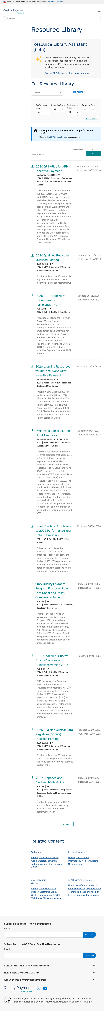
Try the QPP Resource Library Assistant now (67, 73)
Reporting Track (58, 105)
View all (66, 824)
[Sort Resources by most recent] (93, 153)
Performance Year (41, 106)
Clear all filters (91, 118)
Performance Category (72, 106)
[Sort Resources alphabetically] (78, 153)
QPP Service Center (58, 137)
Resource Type (88, 105)
